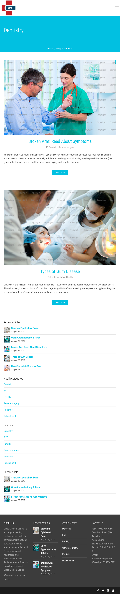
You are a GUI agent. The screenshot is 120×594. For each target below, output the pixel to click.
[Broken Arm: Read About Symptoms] (7, 348)
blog (58, 48)
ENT (6, 390)
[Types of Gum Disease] (7, 358)
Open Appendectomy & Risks (25, 337)
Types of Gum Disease (60, 271)
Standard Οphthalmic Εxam (24, 328)
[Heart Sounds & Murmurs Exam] (7, 368)
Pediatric (8, 410)
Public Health (66, 277)
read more (60, 172)
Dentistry (53, 147)
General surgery (66, 147)
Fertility (7, 397)
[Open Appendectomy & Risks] (7, 339)
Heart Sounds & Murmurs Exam (26, 366)
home (50, 48)
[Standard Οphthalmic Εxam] (7, 329)
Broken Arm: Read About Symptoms (60, 141)
